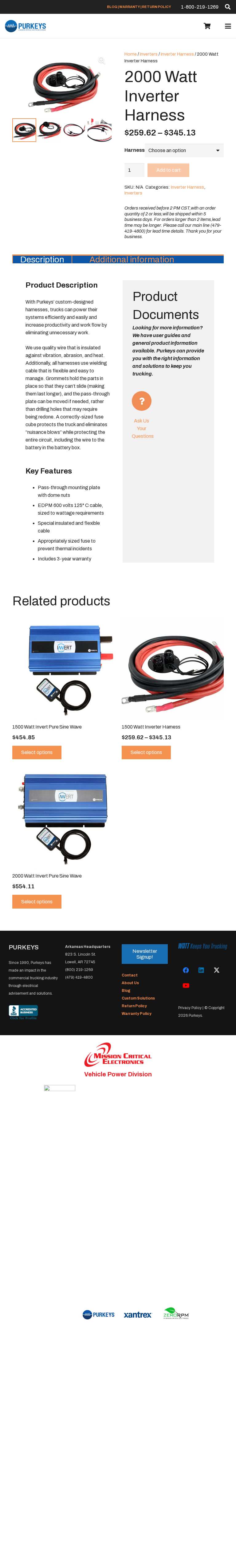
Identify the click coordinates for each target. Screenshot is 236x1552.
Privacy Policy (190, 1008)
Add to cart (168, 170)
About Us (130, 983)
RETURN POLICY (156, 7)
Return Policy (134, 1006)
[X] (216, 970)
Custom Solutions (138, 998)
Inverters (149, 54)
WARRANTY (129, 7)
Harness (134, 150)
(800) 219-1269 (79, 970)
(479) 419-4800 (79, 977)
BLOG (112, 7)
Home (130, 54)
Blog (126, 990)
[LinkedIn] (201, 970)
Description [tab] (42, 259)
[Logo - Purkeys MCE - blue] (25, 26)
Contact (130, 975)
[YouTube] (186, 985)
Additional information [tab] (131, 259)
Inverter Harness (177, 54)
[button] (228, 7)
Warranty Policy (136, 1014)
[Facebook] (186, 970)
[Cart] (207, 26)
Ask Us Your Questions (143, 428)
